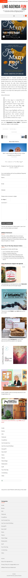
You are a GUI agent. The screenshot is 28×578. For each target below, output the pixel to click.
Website (3, 190)
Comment (4, 202)
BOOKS (14, 29)
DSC (2, 434)
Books (3, 431)
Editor (7, 35)
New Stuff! (4, 452)
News (2, 455)
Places (3, 458)
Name (2, 177)
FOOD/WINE (7, 29)
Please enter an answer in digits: (9, 196)
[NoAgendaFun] (14, 7)
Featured (3, 437)
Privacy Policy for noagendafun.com (10, 564)
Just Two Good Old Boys (7, 446)
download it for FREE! (13, 122)
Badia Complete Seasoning (9, 253)
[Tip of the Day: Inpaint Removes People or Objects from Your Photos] (24, 136)
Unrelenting (4, 472)
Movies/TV (3, 449)
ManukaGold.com (5, 284)
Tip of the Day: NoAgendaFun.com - (15, 166)
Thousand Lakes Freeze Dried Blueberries (13, 256)
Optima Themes (18, 575)
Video (2, 475)
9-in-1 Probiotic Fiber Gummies (10, 251)
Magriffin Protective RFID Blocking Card (13, 254)
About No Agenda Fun (7, 561)
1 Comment (14, 132)
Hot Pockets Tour (5, 443)
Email (2, 183)
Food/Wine (4, 440)
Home (2, 558)
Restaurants (4, 463)
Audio (2, 428)
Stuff (2, 466)
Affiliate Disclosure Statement (8, 567)
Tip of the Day (4, 469)
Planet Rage (4, 460)
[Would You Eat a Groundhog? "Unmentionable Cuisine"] (4, 136)
